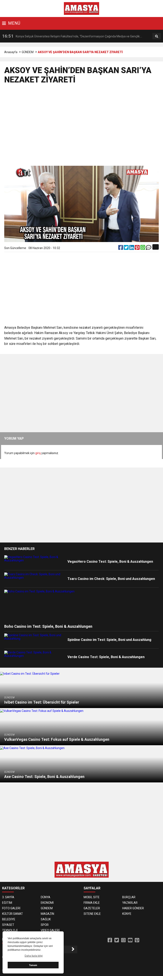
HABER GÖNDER (133, 908)
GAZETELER (92, 908)
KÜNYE (126, 913)
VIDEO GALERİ (50, 930)
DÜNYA (45, 897)
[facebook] (121, 248)
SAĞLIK (46, 919)
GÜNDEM (28, 52)
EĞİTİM (7, 902)
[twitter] (126, 248)
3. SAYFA (8, 897)
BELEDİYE (8, 919)
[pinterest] (137, 248)
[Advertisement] (81, 127)
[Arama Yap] (156, 36)
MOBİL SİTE (92, 897)
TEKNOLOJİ (10, 930)
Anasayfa (10, 52)
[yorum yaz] (148, 248)
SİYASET (8, 924)
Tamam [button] (33, 965)
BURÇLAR (128, 897)
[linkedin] (132, 248)
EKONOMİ (47, 902)
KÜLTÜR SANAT (12, 913)
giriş (38, 453)
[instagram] (123, 940)
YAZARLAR (130, 902)
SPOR (45, 924)
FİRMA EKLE (92, 902)
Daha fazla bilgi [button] (34, 955)
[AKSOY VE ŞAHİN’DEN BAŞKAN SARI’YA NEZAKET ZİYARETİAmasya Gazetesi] (81, 8)
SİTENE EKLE (92, 913)
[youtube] (130, 940)
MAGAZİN (47, 913)
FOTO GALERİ (11, 908)
